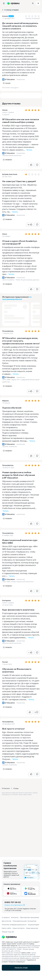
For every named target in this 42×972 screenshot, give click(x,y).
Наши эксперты (19, 928)
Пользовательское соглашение (24, 921)
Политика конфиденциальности (14, 925)
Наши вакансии (32, 928)
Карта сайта (6, 928)
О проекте (6, 917)
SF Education (6, 788)
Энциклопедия (33, 925)
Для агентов (6, 921)
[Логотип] (21, 937)
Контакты (14, 917)
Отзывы (15, 788)
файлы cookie (26, 953)
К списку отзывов (11, 10)
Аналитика (21, 153)
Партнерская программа (29, 917)
